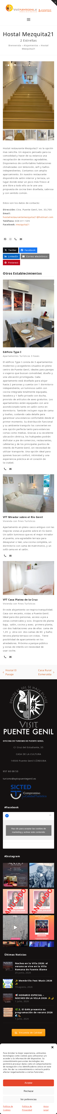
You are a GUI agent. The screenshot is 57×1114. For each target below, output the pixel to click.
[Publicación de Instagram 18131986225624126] (15, 927)
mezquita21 (23, 224)
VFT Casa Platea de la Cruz (20, 599)
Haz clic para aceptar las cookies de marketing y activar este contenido (28, 830)
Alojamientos (31, 45)
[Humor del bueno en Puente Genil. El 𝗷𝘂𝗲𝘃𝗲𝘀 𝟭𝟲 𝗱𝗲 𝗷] (41, 927)
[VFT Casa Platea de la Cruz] (28, 577)
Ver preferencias (28, 1099)
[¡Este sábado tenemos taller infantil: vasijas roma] (15, 875)
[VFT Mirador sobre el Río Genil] (28, 492)
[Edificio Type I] (28, 313)
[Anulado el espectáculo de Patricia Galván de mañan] (41, 901)
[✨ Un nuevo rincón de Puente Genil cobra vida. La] (41, 875)
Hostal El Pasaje (10, 672)
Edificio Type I (12, 352)
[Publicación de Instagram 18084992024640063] (15, 901)
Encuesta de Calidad (30, 1032)
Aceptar (28, 1082)
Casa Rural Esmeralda (39, 672)
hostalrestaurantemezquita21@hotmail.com (28, 217)
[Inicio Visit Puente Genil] (28, 709)
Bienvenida (15, 45)
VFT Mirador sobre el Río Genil (23, 517)
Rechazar (28, 1091)
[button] (52, 1047)
